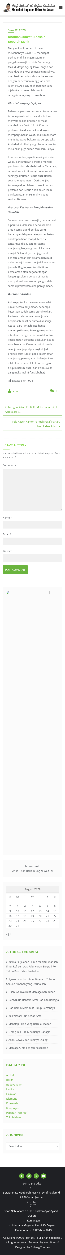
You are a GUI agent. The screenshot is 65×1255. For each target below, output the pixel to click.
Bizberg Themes (40, 1247)
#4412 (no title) (32, 1183)
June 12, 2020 (17, 30)
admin (16, 391)
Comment (9, 465)
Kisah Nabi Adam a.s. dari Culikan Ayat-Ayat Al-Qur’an (31, 1213)
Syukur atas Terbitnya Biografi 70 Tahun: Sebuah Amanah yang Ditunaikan (31, 981)
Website (7, 551)
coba (33, 1202)
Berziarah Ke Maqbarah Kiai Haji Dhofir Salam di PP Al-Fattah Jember (31, 1195)
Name (7, 517)
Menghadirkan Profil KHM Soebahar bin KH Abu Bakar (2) (32, 409)
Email (7, 534)
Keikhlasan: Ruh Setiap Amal (25, 1015)
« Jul (8, 934)
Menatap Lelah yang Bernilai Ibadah (29, 1023)
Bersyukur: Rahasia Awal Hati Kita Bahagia (33, 999)
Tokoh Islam (13, 1117)
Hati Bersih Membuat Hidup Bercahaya (31, 1007)
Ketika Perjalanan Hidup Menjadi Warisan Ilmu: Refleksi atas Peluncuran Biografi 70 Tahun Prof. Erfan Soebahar (32, 966)
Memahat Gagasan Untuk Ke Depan (33, 1225)
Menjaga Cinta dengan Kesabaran (28, 1047)
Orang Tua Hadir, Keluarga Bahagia (29, 1031)
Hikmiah (11, 1094)
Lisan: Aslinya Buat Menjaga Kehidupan (31, 992)
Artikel (10, 1075)
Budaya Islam (14, 1084)
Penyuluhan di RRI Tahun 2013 (33, 1230)
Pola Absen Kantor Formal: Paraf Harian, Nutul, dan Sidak (36, 424)
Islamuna (11, 1098)
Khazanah (12, 1103)
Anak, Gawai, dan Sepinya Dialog (27, 1039)
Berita (9, 1080)
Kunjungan (12, 1108)
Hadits (10, 1089)
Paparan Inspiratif (16, 1112)
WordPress (50, 1242)
